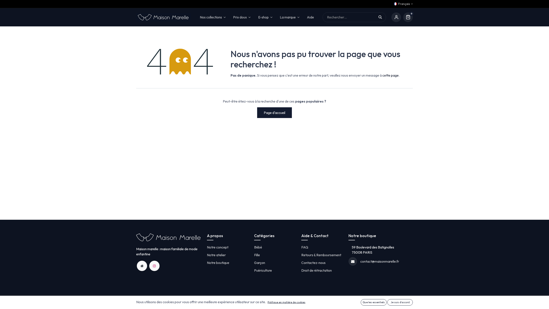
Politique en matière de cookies (286, 302)
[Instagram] (154, 266)
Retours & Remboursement (321, 255)
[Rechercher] (382, 17)
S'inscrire (396, 17)
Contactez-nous (313, 263)
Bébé (258, 247)
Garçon (259, 263)
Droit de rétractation (316, 270)
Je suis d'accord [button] (400, 302)
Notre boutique (218, 263)
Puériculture (263, 270)
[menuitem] (310, 17)
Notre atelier (216, 255)
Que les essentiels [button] (374, 302)
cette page (390, 75)
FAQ (304, 247)
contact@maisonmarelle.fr (379, 261)
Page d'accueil (274, 113)
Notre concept (217, 247)
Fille (257, 255)
